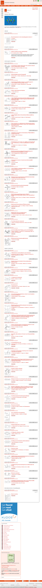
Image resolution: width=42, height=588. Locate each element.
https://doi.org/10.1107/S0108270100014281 (11, 80)
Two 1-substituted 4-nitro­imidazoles (18, 412)
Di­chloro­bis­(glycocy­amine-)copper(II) (18, 74)
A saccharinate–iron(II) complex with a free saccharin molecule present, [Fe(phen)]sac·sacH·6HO (23, 66)
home (2, 5)
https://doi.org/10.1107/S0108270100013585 (11, 96)
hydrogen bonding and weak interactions (8, 529)
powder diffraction (5, 544)
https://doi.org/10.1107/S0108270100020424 (11, 33)
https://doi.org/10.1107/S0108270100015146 (11, 183)
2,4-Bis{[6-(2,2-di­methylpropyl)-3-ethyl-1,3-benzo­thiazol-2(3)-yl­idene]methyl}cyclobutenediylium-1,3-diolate (22, 481)
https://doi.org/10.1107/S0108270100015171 (11, 210)
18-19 (12, 104)
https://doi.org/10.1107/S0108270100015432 (11, 228)
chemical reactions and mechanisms (8, 525)
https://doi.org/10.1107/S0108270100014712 (11, 403)
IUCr (36, 0)
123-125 (13, 470)
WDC (40, 0)
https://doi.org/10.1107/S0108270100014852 (11, 410)
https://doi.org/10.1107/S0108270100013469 (11, 72)
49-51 (12, 218)
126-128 (13, 478)
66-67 (12, 274)
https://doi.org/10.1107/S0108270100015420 (11, 236)
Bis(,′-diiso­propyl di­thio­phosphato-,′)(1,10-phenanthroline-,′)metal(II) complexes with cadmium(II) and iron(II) (22, 195)
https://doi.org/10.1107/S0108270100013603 (11, 322)
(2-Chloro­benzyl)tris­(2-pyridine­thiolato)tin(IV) (19, 185)
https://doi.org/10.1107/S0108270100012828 (11, 283)
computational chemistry (6, 526)
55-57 (12, 235)
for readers (18, 5)
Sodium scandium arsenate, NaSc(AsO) (19, 51)
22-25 (12, 120)
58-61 (12, 250)
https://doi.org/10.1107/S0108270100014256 (11, 192)
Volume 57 (34, 9)
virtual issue (6, 570)
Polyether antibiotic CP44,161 (16, 368)
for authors (13, 5)
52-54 (12, 227)
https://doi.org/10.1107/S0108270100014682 (11, 175)
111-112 (13, 429)
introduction (5, 571)
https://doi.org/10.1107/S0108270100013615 (11, 340)
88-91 (12, 348)
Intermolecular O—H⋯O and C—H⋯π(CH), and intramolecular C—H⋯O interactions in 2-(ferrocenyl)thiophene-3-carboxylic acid (23, 142)
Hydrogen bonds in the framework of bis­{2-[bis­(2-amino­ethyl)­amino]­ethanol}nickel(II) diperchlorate (22, 177)
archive (5, 5)
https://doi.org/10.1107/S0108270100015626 (11, 478)
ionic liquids (4, 532)
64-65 (12, 267)
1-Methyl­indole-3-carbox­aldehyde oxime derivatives (21, 252)
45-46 (12, 201)
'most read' (7, 573)
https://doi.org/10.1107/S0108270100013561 (11, 313)
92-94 (12, 356)
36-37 (20, 27)
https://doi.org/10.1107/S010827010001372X (11, 49)
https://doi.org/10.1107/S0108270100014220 (11, 377)
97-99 (12, 376)
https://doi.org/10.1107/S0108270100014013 (11, 357)
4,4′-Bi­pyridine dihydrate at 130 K (17, 432)
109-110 (13, 422)
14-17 (12, 95)
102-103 (13, 393)
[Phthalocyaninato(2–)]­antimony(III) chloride (19, 238)
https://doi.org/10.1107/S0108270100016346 (11, 490)
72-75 (12, 302)
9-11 (12, 79)
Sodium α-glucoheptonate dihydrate (18, 90)
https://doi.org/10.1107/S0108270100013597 (11, 332)
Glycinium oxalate (14, 448)
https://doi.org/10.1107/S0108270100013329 (11, 292)
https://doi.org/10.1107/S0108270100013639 (11, 105)
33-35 (12, 157)
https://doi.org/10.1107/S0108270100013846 (11, 113)
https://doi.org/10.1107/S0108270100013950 (11, 366)
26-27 (12, 130)
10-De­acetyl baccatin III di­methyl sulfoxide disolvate (21, 269)
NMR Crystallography (5, 567)
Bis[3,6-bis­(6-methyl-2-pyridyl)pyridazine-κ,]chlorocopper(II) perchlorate (19, 213)
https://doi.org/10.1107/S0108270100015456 (11, 446)
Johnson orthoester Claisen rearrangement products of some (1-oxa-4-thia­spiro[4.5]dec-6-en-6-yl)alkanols (22, 325)
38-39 (12, 174)
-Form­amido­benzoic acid (16, 342)
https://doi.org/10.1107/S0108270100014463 (11, 158)
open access (31, 5)
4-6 (12, 63)
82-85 (12, 331)
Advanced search (35, 585)
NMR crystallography (6, 539)
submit (22, 5)
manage (35, 587)
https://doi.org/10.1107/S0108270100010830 (11, 259)
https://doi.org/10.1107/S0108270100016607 (11, 471)
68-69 (12, 282)
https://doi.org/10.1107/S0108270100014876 (11, 202)
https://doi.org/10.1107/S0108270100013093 (11, 63)
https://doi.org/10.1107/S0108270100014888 (11, 430)
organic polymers (5, 540)
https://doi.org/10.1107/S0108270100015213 (11, 219)
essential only (31, 587)
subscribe (26, 5)
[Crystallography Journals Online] (34, 0)
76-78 (12, 312)
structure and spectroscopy (7, 547)
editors (9, 5)
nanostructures (5, 536)
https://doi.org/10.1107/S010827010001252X (11, 275)
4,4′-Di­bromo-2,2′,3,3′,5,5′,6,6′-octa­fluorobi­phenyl (20, 440)
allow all (26, 587)
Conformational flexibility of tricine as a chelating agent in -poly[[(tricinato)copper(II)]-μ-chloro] (22, 82)
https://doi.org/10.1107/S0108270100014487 (11, 149)
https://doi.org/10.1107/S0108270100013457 (11, 303)
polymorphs (5, 543)
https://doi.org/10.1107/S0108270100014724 (11, 384)
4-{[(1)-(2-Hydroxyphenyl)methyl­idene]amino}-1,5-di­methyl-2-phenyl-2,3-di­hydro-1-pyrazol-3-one (23, 456)
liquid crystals (5, 533)
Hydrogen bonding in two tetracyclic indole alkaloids (21, 378)
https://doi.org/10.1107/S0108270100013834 (11, 121)
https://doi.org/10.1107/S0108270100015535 (11, 454)
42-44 (12, 191)
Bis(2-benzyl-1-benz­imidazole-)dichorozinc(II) (20, 204)
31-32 (12, 148)
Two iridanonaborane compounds (17, 221)
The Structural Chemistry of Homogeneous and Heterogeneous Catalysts (8, 565)
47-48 (12, 210)
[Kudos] (9, 519)
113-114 (13, 438)
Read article (13, 41)
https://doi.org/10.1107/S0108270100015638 (11, 462)
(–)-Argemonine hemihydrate (16, 277)
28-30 (12, 139)
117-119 (13, 453)
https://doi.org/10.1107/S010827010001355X (11, 88)
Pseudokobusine (14, 284)
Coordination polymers (14, 570)
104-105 (13, 402)
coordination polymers (6, 528)
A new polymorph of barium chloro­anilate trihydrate (21, 107)
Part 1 (37, 9)
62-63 (12, 258)
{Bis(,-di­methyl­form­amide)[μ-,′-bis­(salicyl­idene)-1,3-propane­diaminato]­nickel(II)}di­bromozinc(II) (22, 151)
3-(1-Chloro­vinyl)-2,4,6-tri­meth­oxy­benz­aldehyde (20, 395)
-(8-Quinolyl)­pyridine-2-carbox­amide (18, 424)
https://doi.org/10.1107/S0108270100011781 (11, 267)
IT (38, 0)
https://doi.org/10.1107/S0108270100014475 (11, 166)
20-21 (12, 112)
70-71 (12, 291)
